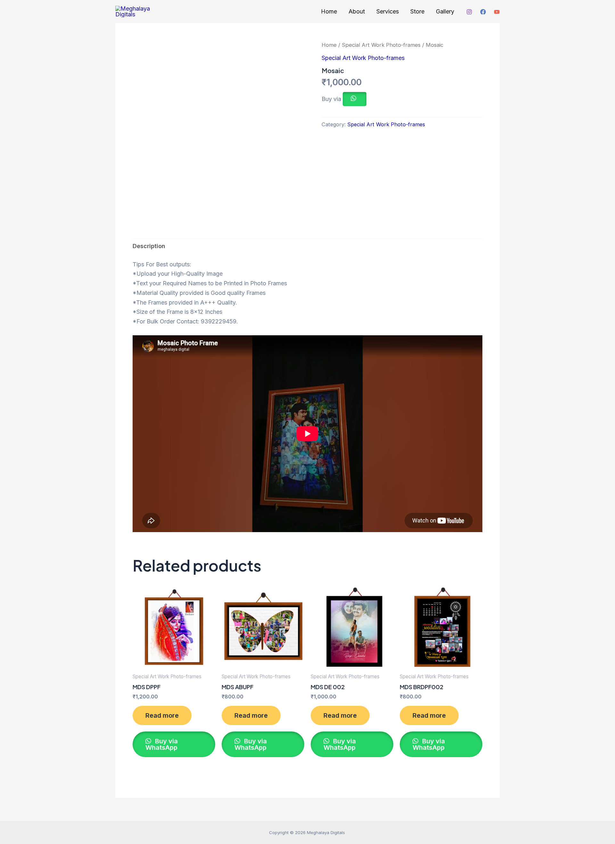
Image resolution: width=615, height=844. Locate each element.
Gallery (445, 11)
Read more (162, 715)
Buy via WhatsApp (161, 744)
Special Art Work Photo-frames (381, 45)
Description (149, 246)
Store (417, 11)
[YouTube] (497, 12)
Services (387, 11)
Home (329, 11)
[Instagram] (469, 12)
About (356, 11)
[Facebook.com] (483, 12)
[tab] (149, 246)
